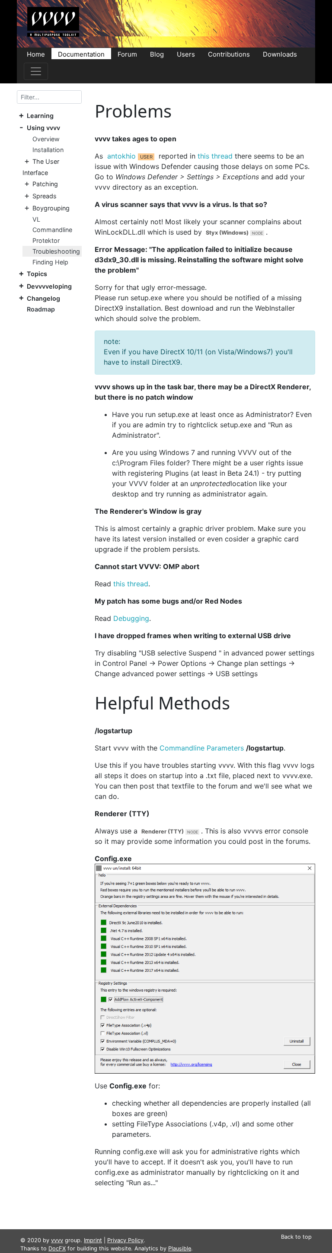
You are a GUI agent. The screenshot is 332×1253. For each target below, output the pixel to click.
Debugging (131, 618)
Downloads (280, 54)
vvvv (57, 1240)
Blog (157, 54)
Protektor (46, 240)
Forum (127, 54)
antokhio (121, 156)
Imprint (93, 1240)
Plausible (179, 1248)
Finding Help (50, 262)
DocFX (57, 1248)
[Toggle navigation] (36, 71)
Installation (48, 149)
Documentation (81, 54)
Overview (46, 139)
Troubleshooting (56, 251)
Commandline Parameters (202, 748)
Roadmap (41, 309)
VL (36, 219)
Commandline (52, 229)
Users (186, 54)
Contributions (229, 54)
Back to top (296, 1237)
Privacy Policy (125, 1240)
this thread (215, 156)
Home (36, 54)
